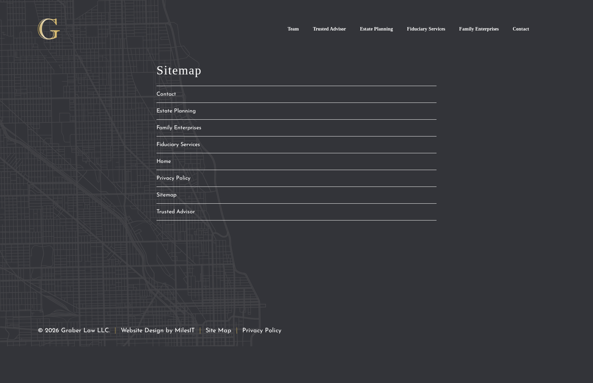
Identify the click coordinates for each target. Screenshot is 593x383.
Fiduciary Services (426, 29)
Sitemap (166, 195)
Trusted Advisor (329, 29)
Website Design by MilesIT (158, 331)
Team (293, 29)
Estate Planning (376, 29)
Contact (521, 29)
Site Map (218, 331)
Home (163, 161)
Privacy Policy (173, 178)
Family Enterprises (479, 29)
